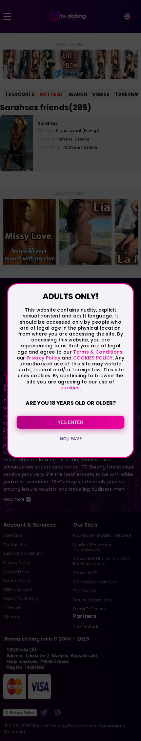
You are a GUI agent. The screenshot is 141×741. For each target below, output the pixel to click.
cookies (70, 387)
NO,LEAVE (71, 438)
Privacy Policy (42, 358)
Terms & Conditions (97, 352)
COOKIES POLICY (93, 358)
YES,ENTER (70, 422)
